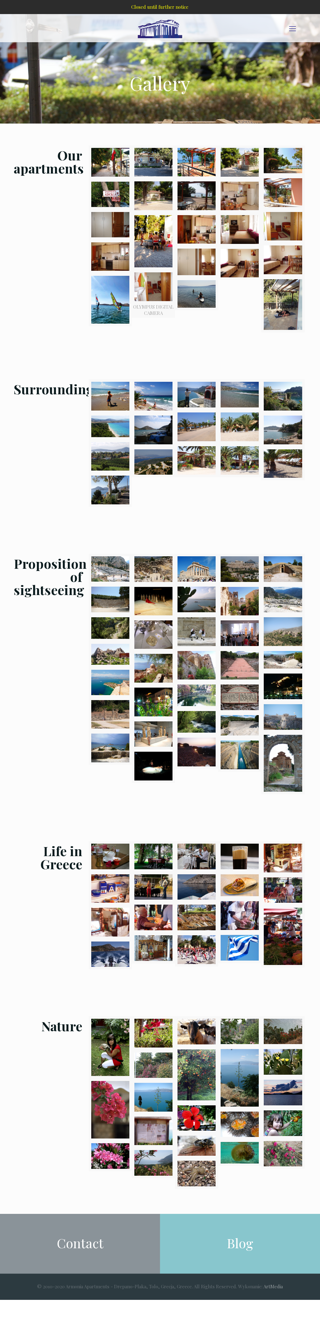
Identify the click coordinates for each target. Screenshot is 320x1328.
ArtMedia (273, 1286)
